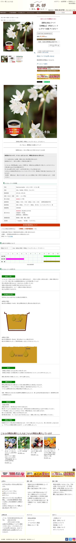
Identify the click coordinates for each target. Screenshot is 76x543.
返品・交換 (55, 481)
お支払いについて (58, 523)
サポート (54, 514)
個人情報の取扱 (22, 539)
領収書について (57, 525)
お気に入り (22, 12)
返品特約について (31, 539)
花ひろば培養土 (6, 289)
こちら (11, 236)
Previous (2, 450)
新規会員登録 (32, 518)
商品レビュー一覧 (33, 525)
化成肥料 (18, 392)
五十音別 (12, 17)
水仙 (17, 17)
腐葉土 (20, 287)
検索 (74, 12)
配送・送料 (29, 481)
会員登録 (63, 1)
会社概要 (3, 539)
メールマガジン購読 (34, 523)
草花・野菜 (3, 17)
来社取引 (4, 12)
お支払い (4, 481)
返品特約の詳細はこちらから (45, 60)
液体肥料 (53, 392)
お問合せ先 (4, 514)
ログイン (57, 1)
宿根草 (7, 17)
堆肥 (15, 285)
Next (58, 449)
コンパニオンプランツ (10, 20)
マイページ (31, 12)
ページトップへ (74, 470)
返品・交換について (59, 527)
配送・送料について (59, 520)
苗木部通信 (72, 3)
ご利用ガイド (71, 1)
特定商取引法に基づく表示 (12, 539)
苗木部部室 (13, 12)
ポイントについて (58, 529)
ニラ (20, 175)
